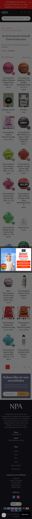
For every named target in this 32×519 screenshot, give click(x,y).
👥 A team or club (24, 266)
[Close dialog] (1, 249)
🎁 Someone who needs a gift (23, 264)
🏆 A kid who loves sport (23, 261)
